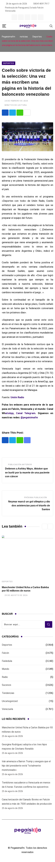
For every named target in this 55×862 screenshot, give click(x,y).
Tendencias (8, 693)
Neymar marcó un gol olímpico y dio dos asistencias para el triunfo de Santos (29, 505)
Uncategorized (10, 701)
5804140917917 (41, 3)
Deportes (7, 582)
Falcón (5, 652)
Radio (5, 677)
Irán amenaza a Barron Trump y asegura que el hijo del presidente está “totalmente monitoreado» (26, 765)
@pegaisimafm (29, 417)
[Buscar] (51, 25)
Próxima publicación (35, 497)
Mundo (5, 668)
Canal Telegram (25, 413)
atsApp (9, 413)
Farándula (7, 661)
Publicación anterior (20, 464)
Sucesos (6, 684)
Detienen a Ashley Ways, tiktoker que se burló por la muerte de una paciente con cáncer (27, 472)
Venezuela (7, 709)
